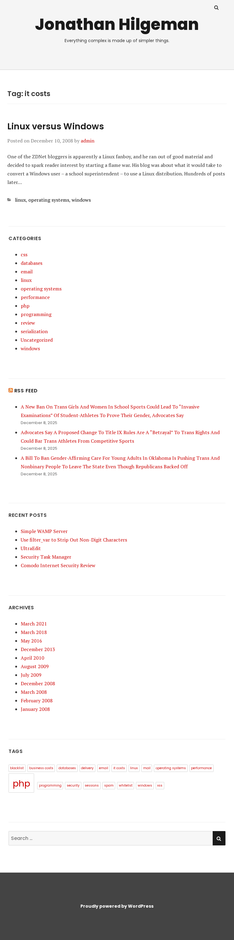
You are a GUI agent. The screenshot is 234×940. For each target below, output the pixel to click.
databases (31, 263)
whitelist (126, 785)
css (24, 254)
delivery (87, 768)
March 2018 (34, 632)
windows (81, 199)
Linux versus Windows (55, 126)
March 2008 (34, 692)
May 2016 (31, 640)
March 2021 (34, 623)
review (28, 322)
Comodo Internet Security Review (58, 565)
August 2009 (35, 666)
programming (36, 314)
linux (20, 199)
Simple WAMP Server (44, 531)
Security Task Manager (46, 556)
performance (35, 297)
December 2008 (38, 683)
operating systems (48, 199)
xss (159, 785)
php (25, 305)
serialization (34, 331)
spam (109, 785)
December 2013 (38, 649)
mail (147, 768)
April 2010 (32, 657)
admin (87, 140)
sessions (92, 785)
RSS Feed (26, 390)
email (27, 271)
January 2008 (35, 709)
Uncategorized (37, 340)
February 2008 (37, 700)
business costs (41, 768)
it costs (119, 768)
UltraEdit (31, 548)
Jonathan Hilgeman (117, 24)
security (73, 785)
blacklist (17, 768)
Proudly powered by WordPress (117, 906)
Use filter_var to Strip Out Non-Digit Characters (74, 539)
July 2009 (31, 675)
